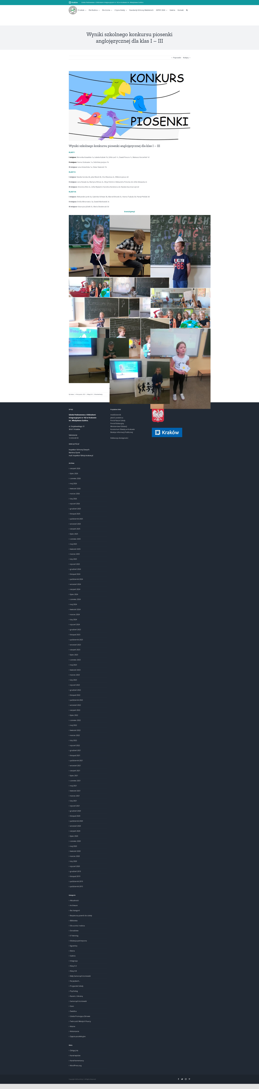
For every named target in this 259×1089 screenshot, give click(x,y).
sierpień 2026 (75, 468)
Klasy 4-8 (73, 971)
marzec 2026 (75, 494)
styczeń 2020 (75, 866)
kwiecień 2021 (75, 791)
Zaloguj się (74, 1050)
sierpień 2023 (75, 650)
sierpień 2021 (75, 771)
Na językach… (75, 981)
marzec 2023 (75, 675)
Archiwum (74, 905)
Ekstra (72, 951)
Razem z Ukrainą (76, 996)
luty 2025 (73, 559)
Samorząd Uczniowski (78, 1001)
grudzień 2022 (75, 690)
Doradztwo (74, 931)
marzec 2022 (75, 735)
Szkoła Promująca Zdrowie (80, 1016)
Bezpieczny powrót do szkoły (81, 915)
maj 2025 (73, 544)
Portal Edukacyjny (117, 423)
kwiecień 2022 (75, 730)
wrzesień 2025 (75, 524)
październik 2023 (76, 640)
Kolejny (186, 58)
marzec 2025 (75, 554)
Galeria (72, 956)
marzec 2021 (75, 796)
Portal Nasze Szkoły (117, 420)
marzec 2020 (75, 856)
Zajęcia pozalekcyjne (77, 1036)
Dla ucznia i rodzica (77, 926)
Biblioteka (73, 921)
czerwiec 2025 (75, 539)
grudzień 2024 (75, 569)
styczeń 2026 (75, 504)
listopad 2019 (75, 876)
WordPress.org (76, 1065)
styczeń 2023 (75, 685)
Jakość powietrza (116, 418)
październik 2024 (76, 579)
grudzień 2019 (75, 871)
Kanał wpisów (75, 1055)
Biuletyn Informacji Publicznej (121, 432)
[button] (187, 10)
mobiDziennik (115, 415)
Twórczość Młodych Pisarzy (80, 1021)
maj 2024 (73, 604)
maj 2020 (73, 846)
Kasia (72, 394)
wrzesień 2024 (75, 584)
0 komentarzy (98, 394)
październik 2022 (76, 700)
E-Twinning (74, 936)
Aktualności (74, 900)
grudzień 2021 (75, 750)
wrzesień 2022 (75, 705)
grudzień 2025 (75, 509)
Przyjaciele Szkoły (76, 986)
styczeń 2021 (75, 806)
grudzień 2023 (75, 629)
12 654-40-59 (73, 438)
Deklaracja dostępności (119, 438)
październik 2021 (76, 760)
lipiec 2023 (74, 655)
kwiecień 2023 (75, 670)
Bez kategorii (75, 910)
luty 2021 (73, 801)
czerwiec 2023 (75, 660)
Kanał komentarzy (77, 1060)
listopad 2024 (75, 574)
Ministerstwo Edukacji (118, 426)
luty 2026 (73, 499)
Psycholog (74, 991)
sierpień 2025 (75, 529)
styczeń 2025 (75, 564)
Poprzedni (177, 58)
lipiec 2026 (74, 473)
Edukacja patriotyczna (78, 941)
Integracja (74, 961)
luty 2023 (73, 680)
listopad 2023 (75, 634)
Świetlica (73, 1011)
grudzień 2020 (75, 811)
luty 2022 (73, 740)
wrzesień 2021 (75, 765)
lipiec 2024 (74, 594)
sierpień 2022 (75, 710)
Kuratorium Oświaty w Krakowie (122, 429)
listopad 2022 (75, 695)
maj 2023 (73, 665)
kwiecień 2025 (75, 549)
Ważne (72, 1026)
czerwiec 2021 (75, 781)
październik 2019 (76, 881)
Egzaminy (73, 946)
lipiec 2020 (74, 836)
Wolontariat (74, 1031)
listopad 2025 (75, 514)
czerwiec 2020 (75, 841)
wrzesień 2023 (75, 645)
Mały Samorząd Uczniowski (80, 976)
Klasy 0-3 (89, 394)
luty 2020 (73, 861)
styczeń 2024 (75, 624)
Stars (72, 1006)
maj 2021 (73, 786)
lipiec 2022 (74, 715)
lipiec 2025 (74, 534)
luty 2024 (73, 619)
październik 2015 (76, 886)
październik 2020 (76, 821)
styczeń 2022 (75, 745)
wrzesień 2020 (75, 826)
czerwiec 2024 (75, 599)
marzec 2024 (75, 614)
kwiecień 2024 (75, 609)
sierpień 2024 (75, 589)
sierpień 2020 (75, 831)
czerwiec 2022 (75, 720)
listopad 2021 (75, 755)
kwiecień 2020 (75, 851)
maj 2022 (73, 725)
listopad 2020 (75, 816)
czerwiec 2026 (75, 478)
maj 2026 (73, 483)
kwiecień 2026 (75, 488)
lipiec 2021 (74, 775)
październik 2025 (76, 519)
